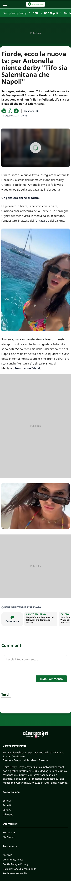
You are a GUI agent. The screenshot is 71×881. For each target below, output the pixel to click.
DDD (35, 13)
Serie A (7, 800)
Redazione (9, 832)
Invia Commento (51, 679)
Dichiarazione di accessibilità (19, 868)
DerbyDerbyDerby (15, 13)
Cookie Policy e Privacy (15, 864)
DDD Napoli (51, 13)
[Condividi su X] (16, 110)
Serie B (7, 805)
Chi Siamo (8, 837)
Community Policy (13, 859)
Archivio (7, 854)
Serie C (7, 809)
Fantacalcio (42, 220)
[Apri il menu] (5, 4)
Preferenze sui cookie (15, 873)
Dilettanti (8, 814)
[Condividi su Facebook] (10, 110)
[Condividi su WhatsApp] (3, 110)
